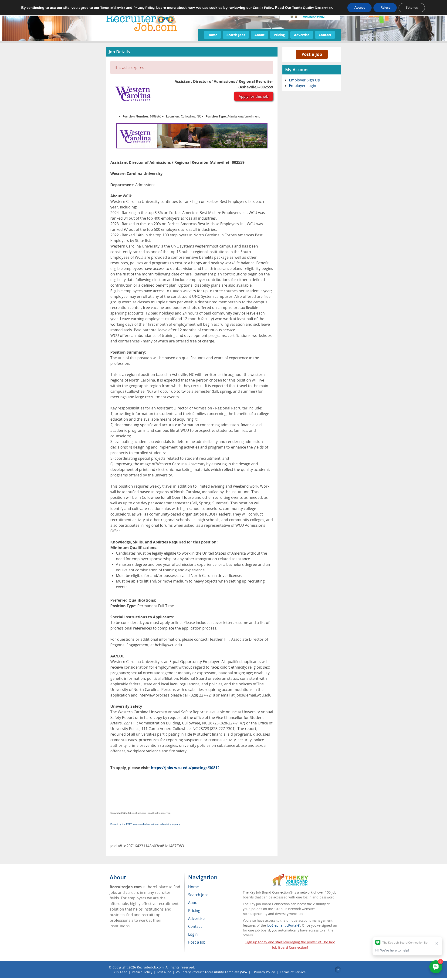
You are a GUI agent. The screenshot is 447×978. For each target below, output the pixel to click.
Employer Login (302, 85)
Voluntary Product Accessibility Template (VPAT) (213, 972)
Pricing (279, 35)
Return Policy (142, 972)
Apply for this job (253, 96)
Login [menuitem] (193, 934)
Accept (359, 7)
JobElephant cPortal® (283, 925)
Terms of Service (293, 972)
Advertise (301, 35)
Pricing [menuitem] (194, 910)
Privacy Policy (265, 972)
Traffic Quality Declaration (312, 8)
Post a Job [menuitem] (197, 942)
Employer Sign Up (304, 80)
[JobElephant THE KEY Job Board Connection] (290, 876)
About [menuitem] (193, 902)
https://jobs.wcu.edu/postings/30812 (185, 767)
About (259, 35)
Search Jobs (236, 35)
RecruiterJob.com (150, 967)
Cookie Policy (263, 8)
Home (212, 35)
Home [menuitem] (193, 886)
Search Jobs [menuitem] (198, 894)
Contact (325, 35)
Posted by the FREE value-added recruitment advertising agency (145, 824)
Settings (412, 7)
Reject (385, 7)
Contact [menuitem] (195, 926)
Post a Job (311, 54)
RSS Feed (120, 972)
